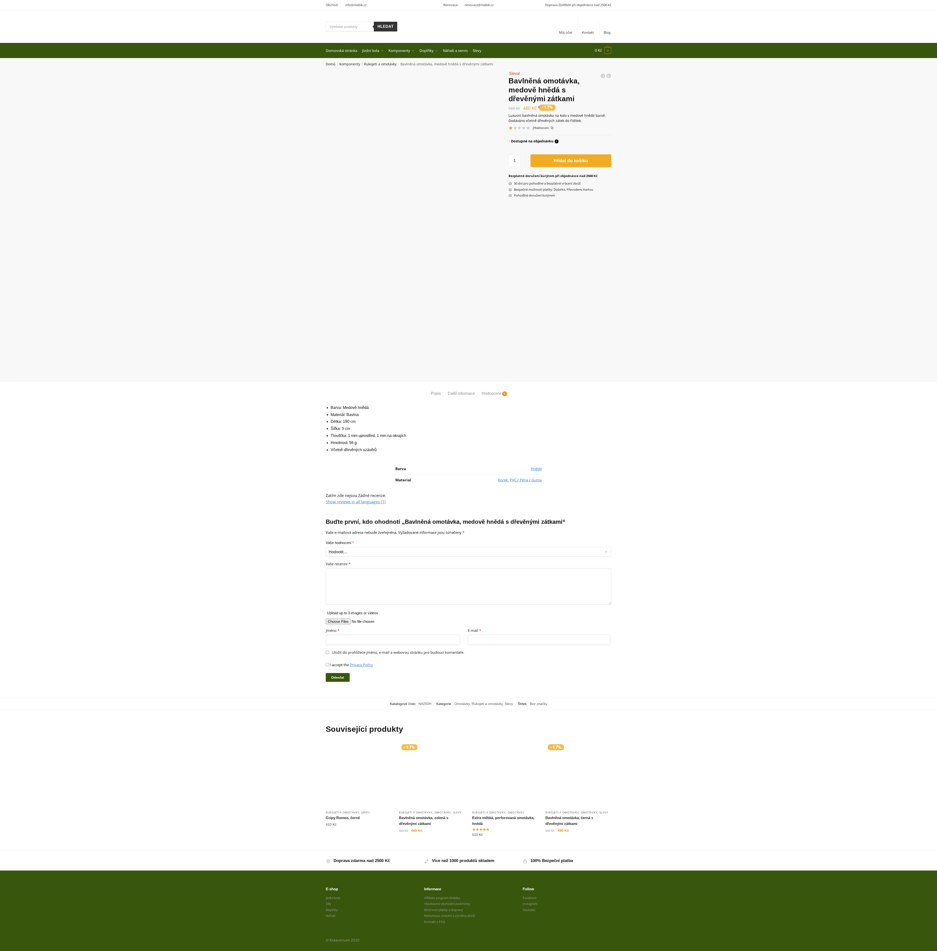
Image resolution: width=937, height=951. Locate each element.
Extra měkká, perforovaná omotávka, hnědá (503, 821)
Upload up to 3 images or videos (352, 613)
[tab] (436, 389)
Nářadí (331, 915)
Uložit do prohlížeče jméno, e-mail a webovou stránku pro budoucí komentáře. (398, 652)
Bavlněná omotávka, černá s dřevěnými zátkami (569, 821)
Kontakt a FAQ (434, 922)
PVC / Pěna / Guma (526, 479)
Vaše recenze (338, 564)
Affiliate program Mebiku (442, 898)
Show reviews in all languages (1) (356, 502)
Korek (503, 479)
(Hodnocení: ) (543, 128)
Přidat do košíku (571, 160)
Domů (331, 64)
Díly (328, 903)
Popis (436, 393)
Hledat (385, 26)
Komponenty (349, 64)
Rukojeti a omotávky (380, 64)
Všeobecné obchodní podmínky (447, 903)
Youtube (529, 910)
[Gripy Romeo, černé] (359, 775)
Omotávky (462, 704)
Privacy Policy (361, 664)
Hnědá (536, 468)
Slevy (509, 704)
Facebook (530, 898)
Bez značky (538, 704)
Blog (607, 32)
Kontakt (588, 32)
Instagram (530, 903)
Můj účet (565, 32)
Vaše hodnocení (340, 543)
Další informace (461, 393)
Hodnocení (491, 393)
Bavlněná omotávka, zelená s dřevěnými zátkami (423, 821)
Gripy (365, 812)
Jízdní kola (333, 898)
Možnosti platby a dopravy (443, 910)
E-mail (474, 630)
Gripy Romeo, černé (343, 818)
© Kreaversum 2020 (343, 940)
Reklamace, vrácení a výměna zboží (449, 915)
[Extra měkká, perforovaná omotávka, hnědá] (505, 775)
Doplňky (332, 910)
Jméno (332, 630)
